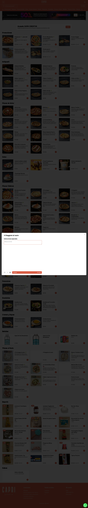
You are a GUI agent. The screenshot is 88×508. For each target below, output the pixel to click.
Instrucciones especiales (10, 239)
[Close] (84, 234)
